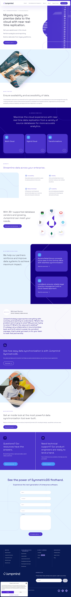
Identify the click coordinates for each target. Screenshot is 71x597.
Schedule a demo (9, 42)
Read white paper (9, 427)
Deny (21, 592)
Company (39, 552)
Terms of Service (31, 590)
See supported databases (11, 226)
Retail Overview (7, 552)
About (44, 3)
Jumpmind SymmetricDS (25, 558)
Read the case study (43, 266)
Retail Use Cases (8, 560)
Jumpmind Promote (8, 557)
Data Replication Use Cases (26, 561)
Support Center (55, 3)
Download (7, 363)
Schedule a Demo (57, 552)
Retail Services (7, 562)
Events (39, 557)
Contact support (47, 464)
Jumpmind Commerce (9, 555)
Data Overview (23, 553)
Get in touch (64, 3)
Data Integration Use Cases (26, 563)
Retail (25, 3)
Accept (8, 592)
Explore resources (9, 464)
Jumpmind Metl (23, 556)
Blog (49, 3)
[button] (26, 583)
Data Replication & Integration (35, 3)
